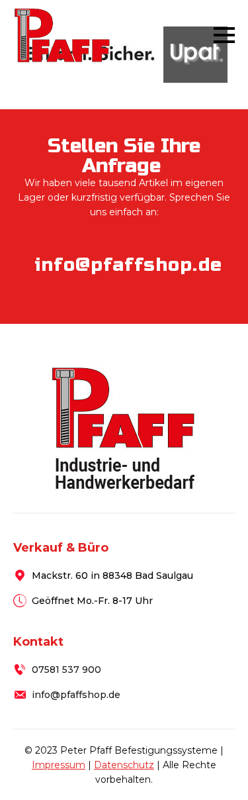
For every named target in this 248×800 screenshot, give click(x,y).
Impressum (58, 765)
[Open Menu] (224, 35)
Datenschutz (124, 765)
